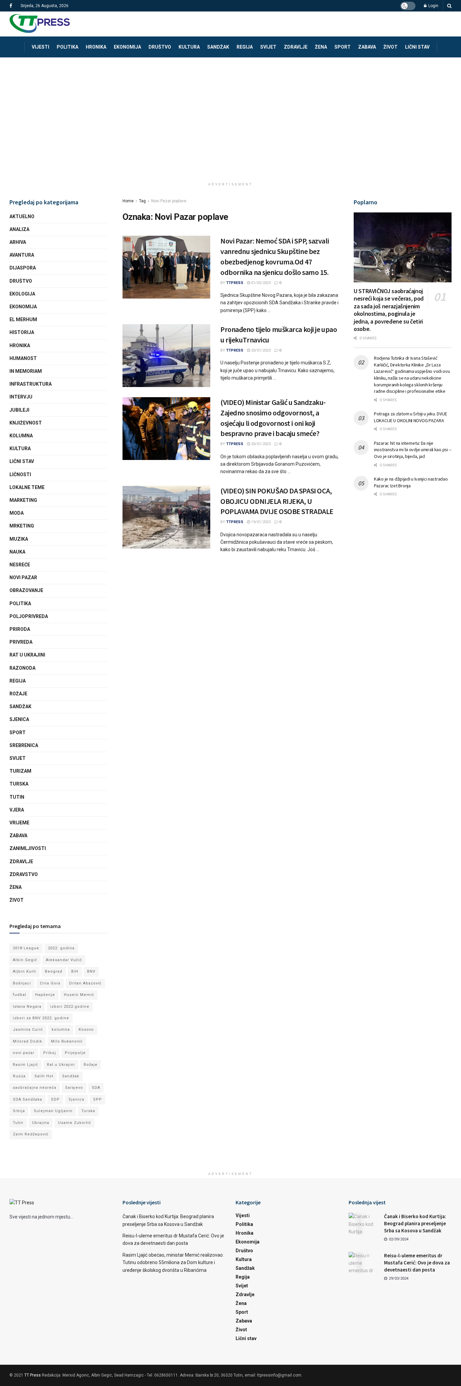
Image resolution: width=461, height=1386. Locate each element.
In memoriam (25, 371)
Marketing (23, 500)
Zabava (367, 47)
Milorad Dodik (27, 1041)
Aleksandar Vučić (64, 960)
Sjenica (19, 719)
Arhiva (17, 242)
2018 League (26, 948)
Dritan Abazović (85, 983)
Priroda (19, 629)
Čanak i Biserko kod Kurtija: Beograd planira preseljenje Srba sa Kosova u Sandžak (415, 1223)
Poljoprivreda (28, 616)
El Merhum (23, 319)
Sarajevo (74, 1087)
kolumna (61, 1029)
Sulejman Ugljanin (53, 1111)
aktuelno (21, 216)
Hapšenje (45, 995)
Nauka (17, 552)
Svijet (268, 47)
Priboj (49, 1053)
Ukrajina (40, 1123)
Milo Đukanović (67, 1041)
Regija (245, 47)
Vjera (16, 810)
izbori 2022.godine (69, 1006)
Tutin (16, 797)
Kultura (189, 47)
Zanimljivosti (27, 848)
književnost (25, 423)
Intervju (20, 397)
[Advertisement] (230, 108)
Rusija (19, 1076)
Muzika (18, 539)
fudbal (19, 995)
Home (128, 201)
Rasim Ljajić (25, 1064)
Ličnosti (20, 474)
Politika (67, 47)
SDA (96, 1087)
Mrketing (21, 526)
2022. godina (61, 948)
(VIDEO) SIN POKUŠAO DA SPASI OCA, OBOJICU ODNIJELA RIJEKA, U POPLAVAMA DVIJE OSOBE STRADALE (276, 501)
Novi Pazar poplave (168, 201)
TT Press (32, 1375)
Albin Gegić (25, 960)
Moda (16, 513)
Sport (342, 47)
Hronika (96, 47)
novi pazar (23, 1053)
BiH (74, 971)
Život (390, 47)
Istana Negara (27, 1006)
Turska (18, 784)
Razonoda (22, 668)
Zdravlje (295, 47)
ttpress (234, 283)
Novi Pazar (23, 577)
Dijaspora (22, 268)
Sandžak (218, 47)
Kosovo (86, 1029)
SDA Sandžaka (27, 1099)
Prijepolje (75, 1053)
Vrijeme (19, 822)
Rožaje (18, 693)
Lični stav (417, 47)
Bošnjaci (22, 983)
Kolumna (21, 435)
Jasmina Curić (28, 1029)
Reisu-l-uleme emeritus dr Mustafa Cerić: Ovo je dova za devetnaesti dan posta (417, 1262)
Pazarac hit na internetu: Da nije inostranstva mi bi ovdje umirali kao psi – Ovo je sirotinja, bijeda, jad (412, 449)
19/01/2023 (260, 522)
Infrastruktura (30, 384)
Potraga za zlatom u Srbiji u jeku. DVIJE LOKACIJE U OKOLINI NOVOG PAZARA (410, 417)
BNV (91, 971)
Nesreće (19, 564)
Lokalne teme (27, 487)
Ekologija (22, 294)
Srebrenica (23, 745)
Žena (321, 47)
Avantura (21, 255)
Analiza (19, 229)
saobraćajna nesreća (34, 1087)
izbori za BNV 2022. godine (41, 1018)
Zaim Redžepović (31, 1134)
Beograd (53, 971)
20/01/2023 (260, 350)
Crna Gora (50, 983)
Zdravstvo (23, 874)
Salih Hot (43, 1076)
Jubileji (19, 410)
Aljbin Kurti (24, 971)
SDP (55, 1099)
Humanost (23, 358)
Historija (21, 332)
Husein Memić (79, 995)
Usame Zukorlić (74, 1123)
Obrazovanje (26, 590)
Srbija (19, 1111)
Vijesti (40, 47)
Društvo (159, 47)
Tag (142, 201)
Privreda (20, 642)
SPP (97, 1099)
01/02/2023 (260, 283)
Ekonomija (127, 47)
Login (432, 5)
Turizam (20, 771)
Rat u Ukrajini (27, 655)
